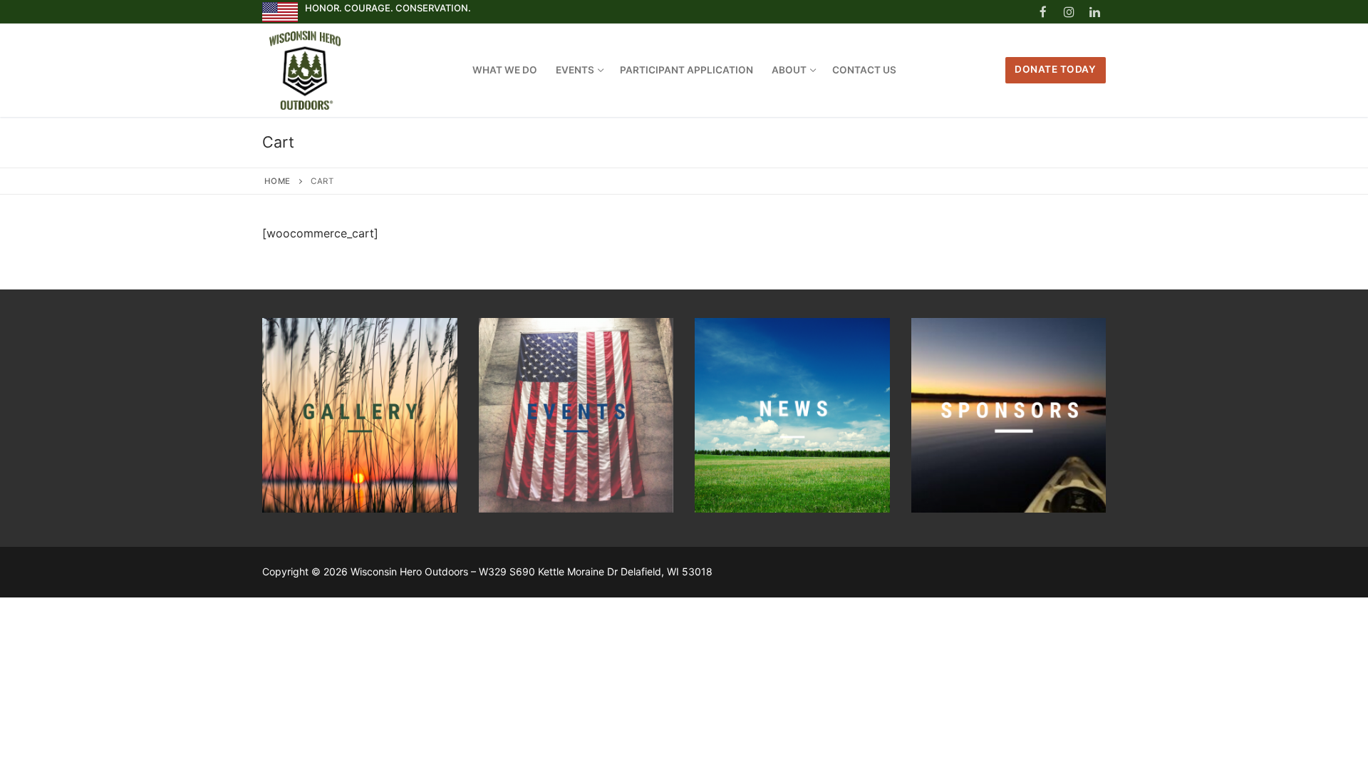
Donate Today (1055, 69)
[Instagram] (1069, 12)
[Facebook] (1043, 12)
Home (277, 181)
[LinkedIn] (1095, 12)
